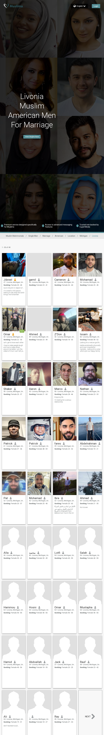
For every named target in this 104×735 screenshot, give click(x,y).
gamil (32, 279)
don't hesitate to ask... (11, 726)
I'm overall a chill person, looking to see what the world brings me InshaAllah (14, 293)
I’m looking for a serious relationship (62, 401)
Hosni (32, 607)
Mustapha (86, 607)
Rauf (83, 662)
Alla (6, 552)
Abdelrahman (88, 443)
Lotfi (57, 552)
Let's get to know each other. (14, 343)
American (59, 236)
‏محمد (32, 552)
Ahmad (84, 498)
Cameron (60, 279)
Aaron (32, 389)
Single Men (33, 236)
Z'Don (58, 334)
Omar (7, 334)
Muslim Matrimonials (15, 236)
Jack (57, 662)
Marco (58, 389)
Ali (5, 716)
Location (71, 236)
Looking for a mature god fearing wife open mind (90, 343)
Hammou (9, 607)
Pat (6, 498)
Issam (84, 334)
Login (96, 6)
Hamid (8, 662)
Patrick (8, 443)
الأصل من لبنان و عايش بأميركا (64, 506)
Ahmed (33, 334)
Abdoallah (35, 662)
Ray (56, 716)
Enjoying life (58, 397)
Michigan (83, 236)
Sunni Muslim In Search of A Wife (14, 288)
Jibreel (8, 279)
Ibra (56, 498)
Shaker (8, 389)
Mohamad (86, 279)
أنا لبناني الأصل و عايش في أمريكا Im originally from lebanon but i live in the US (64, 511)
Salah (83, 552)
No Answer (84, 507)
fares (57, 443)
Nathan (84, 389)
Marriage (46, 236)
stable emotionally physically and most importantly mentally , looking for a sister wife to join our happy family (90, 348)
